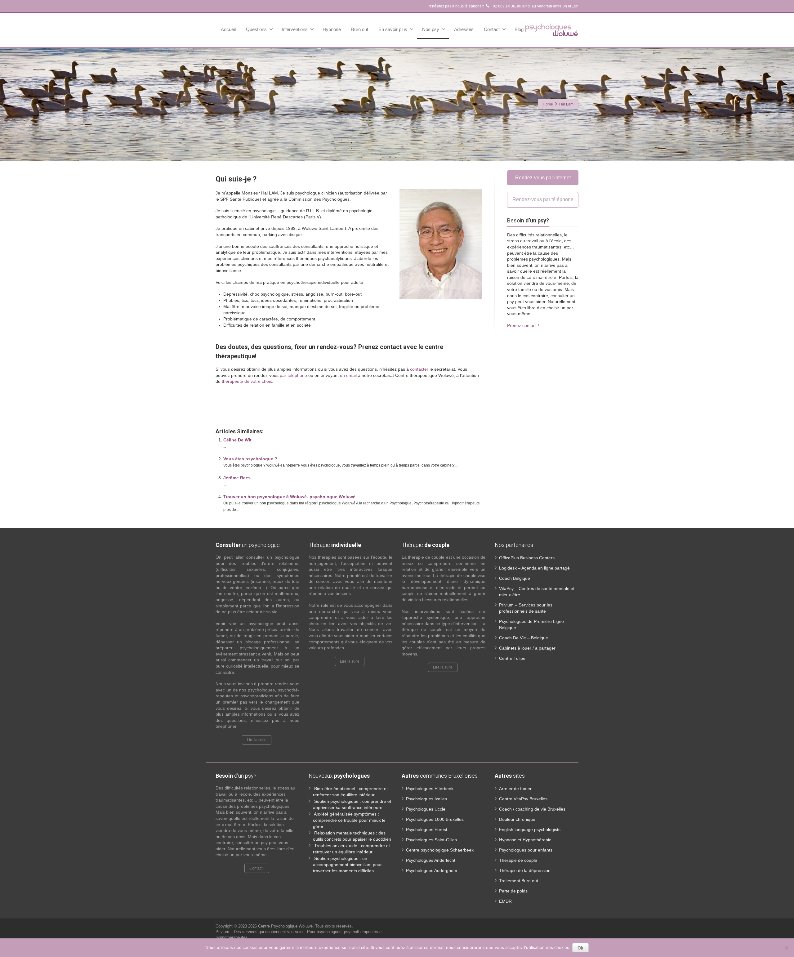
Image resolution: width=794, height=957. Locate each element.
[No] (786, 948)
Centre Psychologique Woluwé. (286, 926)
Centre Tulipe (512, 658)
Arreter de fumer (515, 788)
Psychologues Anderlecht (430, 860)
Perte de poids (513, 890)
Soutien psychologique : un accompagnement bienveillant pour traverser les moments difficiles (347, 864)
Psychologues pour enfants (525, 849)
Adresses (464, 29)
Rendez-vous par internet (543, 177)
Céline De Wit (237, 439)
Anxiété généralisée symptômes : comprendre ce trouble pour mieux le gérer (349, 820)
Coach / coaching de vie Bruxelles (532, 809)
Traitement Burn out (518, 880)
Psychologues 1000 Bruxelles (435, 819)
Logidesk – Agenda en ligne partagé (534, 568)
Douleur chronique (517, 819)
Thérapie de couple (518, 860)
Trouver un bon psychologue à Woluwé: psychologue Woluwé (289, 496)
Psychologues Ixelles (426, 798)
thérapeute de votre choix (247, 381)
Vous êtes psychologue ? (250, 458)
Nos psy (430, 29)
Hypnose (332, 29)
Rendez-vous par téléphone (542, 199)
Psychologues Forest (426, 829)
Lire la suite (256, 740)
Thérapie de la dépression (525, 870)
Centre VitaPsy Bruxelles (523, 798)
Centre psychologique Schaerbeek (440, 849)
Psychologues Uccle (425, 809)
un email (348, 375)
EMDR (505, 901)
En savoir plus (392, 29)
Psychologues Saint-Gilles (431, 839)
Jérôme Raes (237, 477)
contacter (419, 369)
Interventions (295, 29)
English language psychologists (529, 829)
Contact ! (256, 868)
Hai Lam (224, 403)
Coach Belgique (514, 578)
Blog (519, 29)
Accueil (228, 29)
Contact (492, 29)
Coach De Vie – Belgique (523, 637)
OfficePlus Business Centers (527, 557)
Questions (256, 29)
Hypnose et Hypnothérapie (525, 839)
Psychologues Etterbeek (429, 788)
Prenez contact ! (523, 325)
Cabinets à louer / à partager (527, 648)
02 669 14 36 (503, 6)
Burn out (359, 29)
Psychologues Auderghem (431, 870)
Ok (580, 948)
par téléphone (293, 375)
